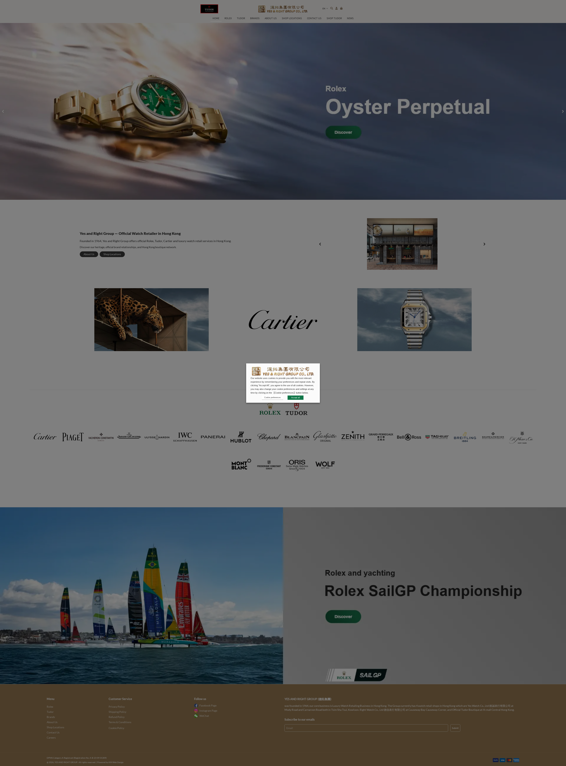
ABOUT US (271, 18)
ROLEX (228, 18)
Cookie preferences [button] (272, 397)
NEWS (350, 18)
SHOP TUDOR (334, 18)
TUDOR (241, 18)
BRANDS (255, 18)
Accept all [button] (295, 397)
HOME (216, 18)
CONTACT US (314, 18)
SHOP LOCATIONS (292, 18)
